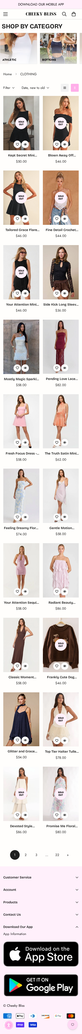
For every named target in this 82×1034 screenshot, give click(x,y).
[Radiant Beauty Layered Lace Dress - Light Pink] (61, 570)
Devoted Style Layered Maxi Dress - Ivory (21, 826)
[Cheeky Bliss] (41, 14)
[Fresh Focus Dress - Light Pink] (21, 421)
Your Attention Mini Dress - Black (21, 304)
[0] (74, 14)
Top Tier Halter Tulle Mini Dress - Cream (60, 752)
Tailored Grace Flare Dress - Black (21, 230)
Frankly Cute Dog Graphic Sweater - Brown (60, 677)
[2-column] (75, 88)
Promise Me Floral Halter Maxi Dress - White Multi (61, 826)
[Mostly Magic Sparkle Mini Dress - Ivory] (21, 347)
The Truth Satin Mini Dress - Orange (61, 453)
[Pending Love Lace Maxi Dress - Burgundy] (61, 347)
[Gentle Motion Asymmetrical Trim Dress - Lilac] (61, 496)
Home (7, 74)
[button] (8, 1025)
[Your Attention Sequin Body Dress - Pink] (21, 570)
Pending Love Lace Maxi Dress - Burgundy (61, 379)
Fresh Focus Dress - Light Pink (21, 453)
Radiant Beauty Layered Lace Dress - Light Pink (60, 603)
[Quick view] (25, 144)
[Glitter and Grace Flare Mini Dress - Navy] (21, 719)
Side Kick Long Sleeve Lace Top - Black (60, 304)
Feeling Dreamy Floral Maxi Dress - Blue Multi (21, 528)
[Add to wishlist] (17, 144)
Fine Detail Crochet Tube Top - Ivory (61, 230)
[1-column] (65, 88)
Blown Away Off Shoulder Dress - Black (61, 155)
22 (57, 854)
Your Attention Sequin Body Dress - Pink (21, 603)
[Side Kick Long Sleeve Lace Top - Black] (61, 272)
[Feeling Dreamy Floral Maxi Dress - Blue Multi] (21, 496)
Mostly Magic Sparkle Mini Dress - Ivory (21, 379)
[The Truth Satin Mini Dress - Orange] (61, 421)
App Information (14, 933)
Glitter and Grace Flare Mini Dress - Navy (21, 751)
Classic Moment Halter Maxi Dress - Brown (21, 677)
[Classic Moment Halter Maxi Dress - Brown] (21, 645)
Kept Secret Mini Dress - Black (21, 155)
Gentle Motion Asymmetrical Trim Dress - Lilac (61, 528)
